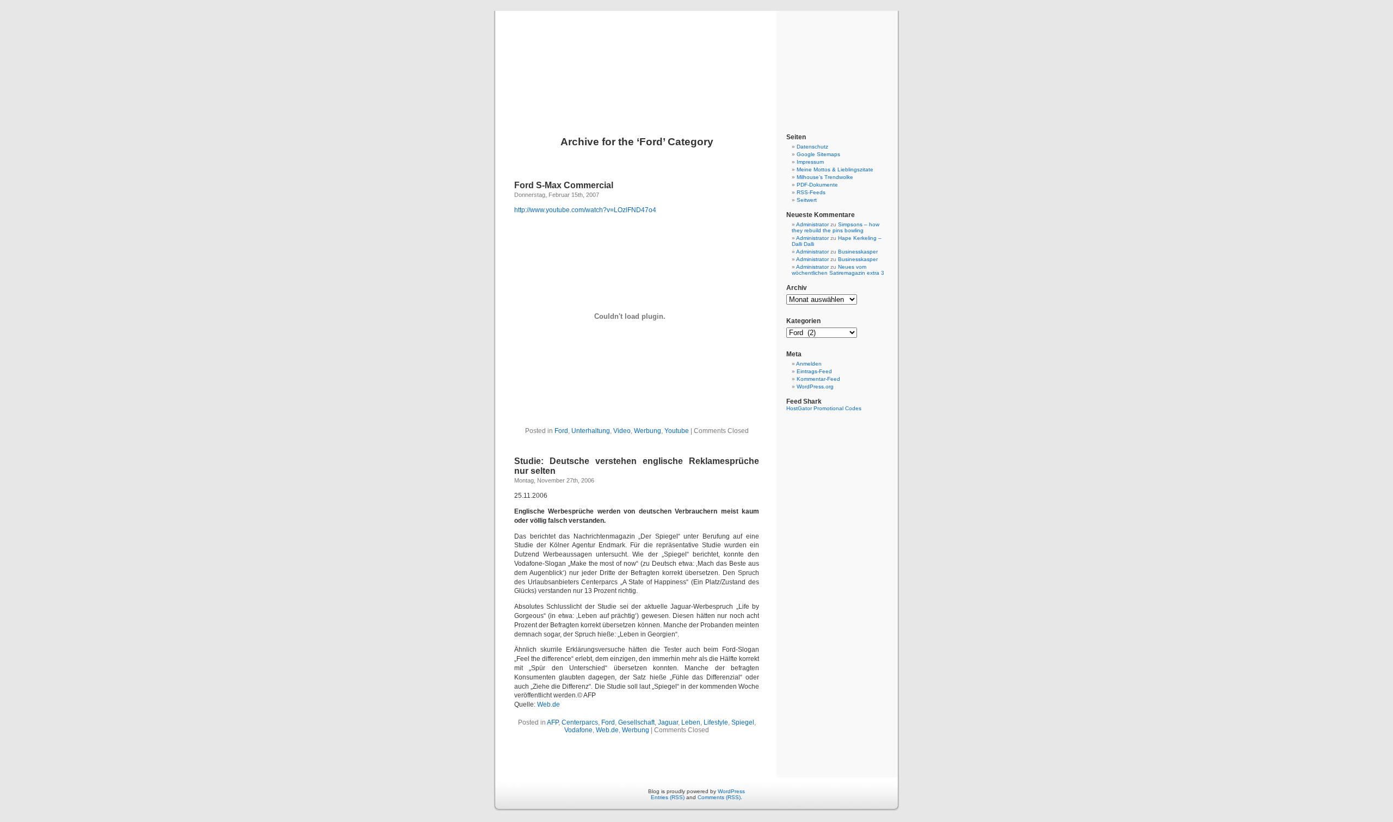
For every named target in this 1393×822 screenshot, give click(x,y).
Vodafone (578, 730)
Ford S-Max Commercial (563, 185)
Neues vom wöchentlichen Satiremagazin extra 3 (838, 270)
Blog (696, 61)
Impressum (810, 162)
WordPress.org (815, 387)
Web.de (548, 704)
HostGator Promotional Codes (823, 408)
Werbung (647, 431)
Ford (561, 431)
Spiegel (742, 722)
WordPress (731, 791)
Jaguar (668, 722)
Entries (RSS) (668, 797)
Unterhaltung (590, 431)
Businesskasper (858, 252)
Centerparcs (580, 722)
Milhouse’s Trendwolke (825, 177)
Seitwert (807, 200)
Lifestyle (716, 722)
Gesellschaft (636, 722)
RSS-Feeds (811, 192)
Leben (690, 722)
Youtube (676, 431)
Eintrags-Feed (814, 371)
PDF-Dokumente (817, 185)
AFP (552, 722)
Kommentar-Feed (818, 379)
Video (622, 431)
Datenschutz (812, 147)
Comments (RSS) (719, 797)
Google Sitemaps (818, 154)
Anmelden (809, 364)
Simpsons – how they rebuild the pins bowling (835, 227)
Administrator (812, 224)
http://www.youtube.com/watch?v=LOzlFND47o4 (585, 210)
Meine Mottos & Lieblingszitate (835, 169)
